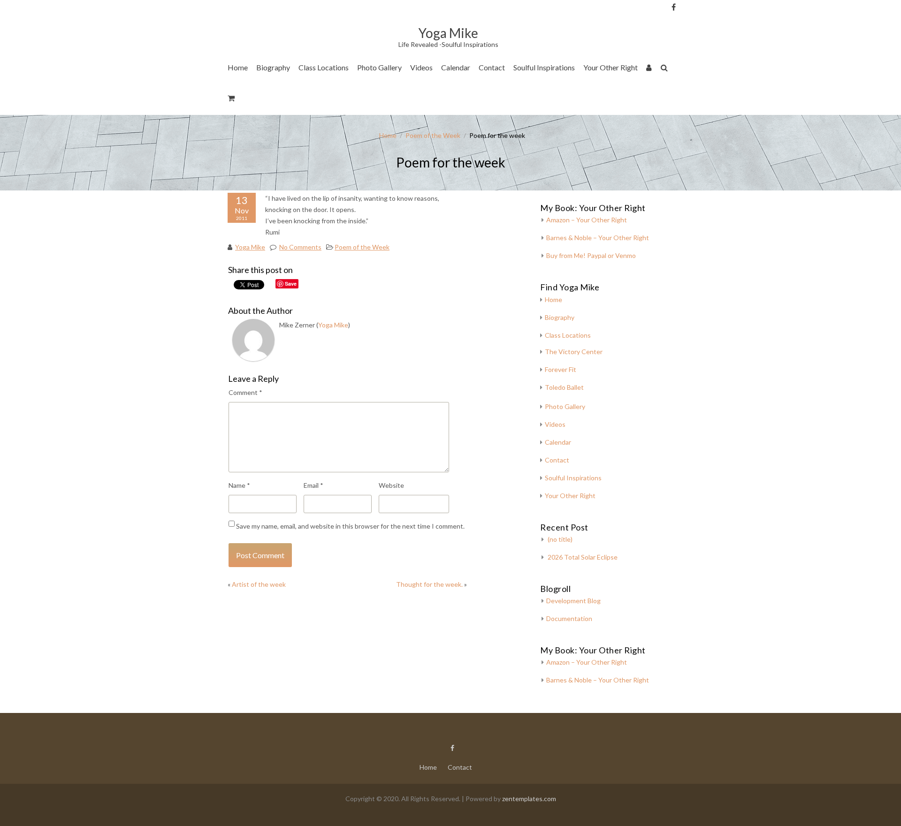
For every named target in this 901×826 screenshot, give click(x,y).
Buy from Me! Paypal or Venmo (591, 255)
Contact (492, 67)
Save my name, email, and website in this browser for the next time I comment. (350, 526)
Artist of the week (259, 584)
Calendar (455, 67)
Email (313, 485)
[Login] (649, 69)
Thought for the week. (429, 584)
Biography (273, 67)
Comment (245, 392)
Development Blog (573, 601)
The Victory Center (332, 95)
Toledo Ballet (564, 387)
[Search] (664, 69)
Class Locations (323, 67)
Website (391, 485)
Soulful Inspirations (544, 67)
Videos (421, 67)
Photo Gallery (379, 67)
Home (238, 67)
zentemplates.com (529, 799)
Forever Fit (560, 369)
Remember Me (692, 94)
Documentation (569, 618)
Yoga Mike (250, 247)
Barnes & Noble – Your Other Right (597, 238)
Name (239, 485)
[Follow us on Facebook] (674, 7)
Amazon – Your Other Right (586, 220)
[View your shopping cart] (231, 99)
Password (689, 57)
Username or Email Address (689, 19)
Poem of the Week (432, 135)
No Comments (300, 247)
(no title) (560, 539)
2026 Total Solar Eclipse (583, 557)
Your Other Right (610, 67)
